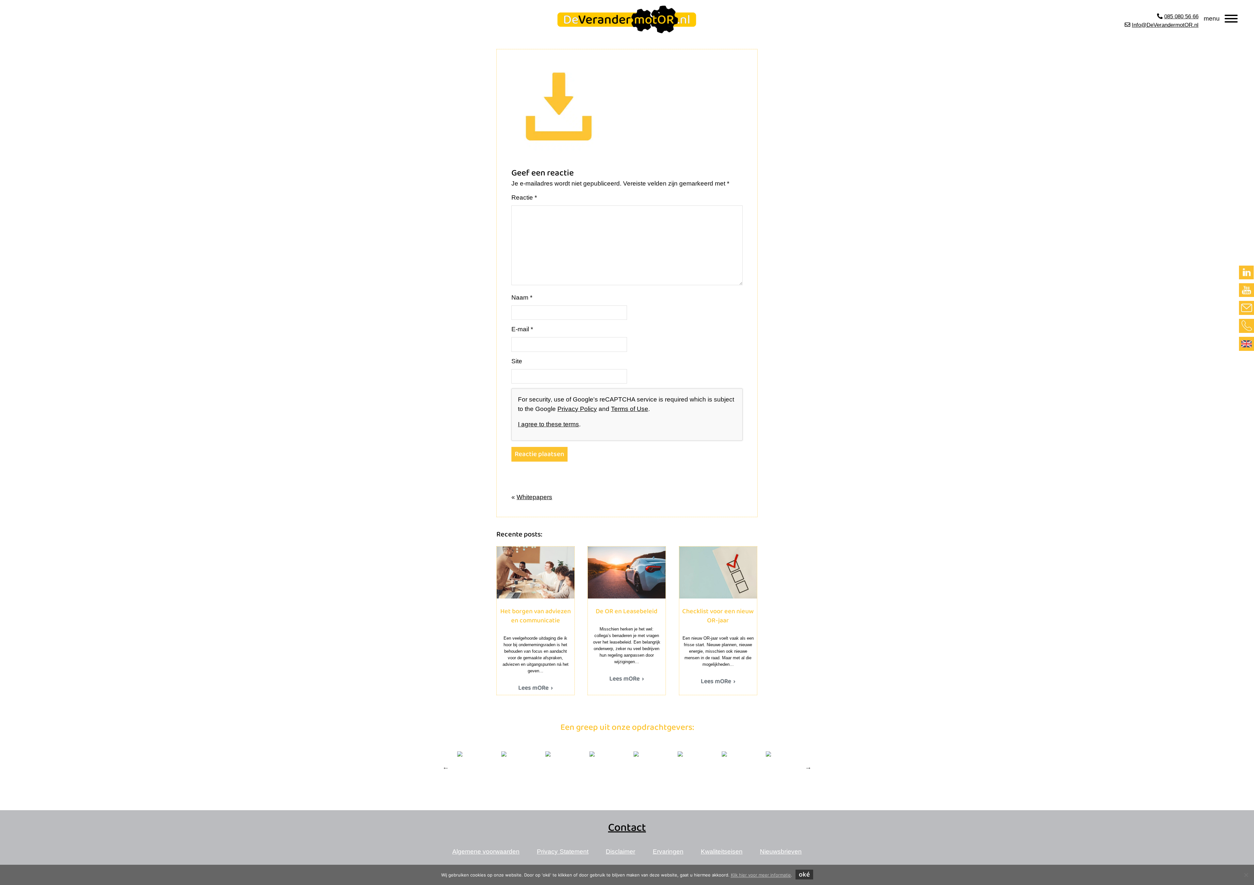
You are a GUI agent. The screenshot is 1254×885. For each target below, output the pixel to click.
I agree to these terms (548, 424)
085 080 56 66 (1181, 16)
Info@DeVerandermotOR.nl (1165, 25)
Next (808, 767)
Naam (521, 297)
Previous (445, 767)
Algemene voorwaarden (486, 851)
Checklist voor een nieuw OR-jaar (718, 573)
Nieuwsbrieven (781, 851)
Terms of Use (629, 408)
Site (516, 361)
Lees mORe (533, 688)
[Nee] (1246, 875)
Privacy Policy (577, 408)
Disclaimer (620, 851)
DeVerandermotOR (551, 12)
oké (804, 874)
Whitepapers (534, 497)
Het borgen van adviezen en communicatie (535, 573)
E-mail (522, 329)
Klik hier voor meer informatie (761, 874)
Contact (627, 828)
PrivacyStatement (562, 851)
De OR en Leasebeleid (626, 572)
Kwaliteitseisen (722, 851)
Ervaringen (668, 851)
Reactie (524, 197)
